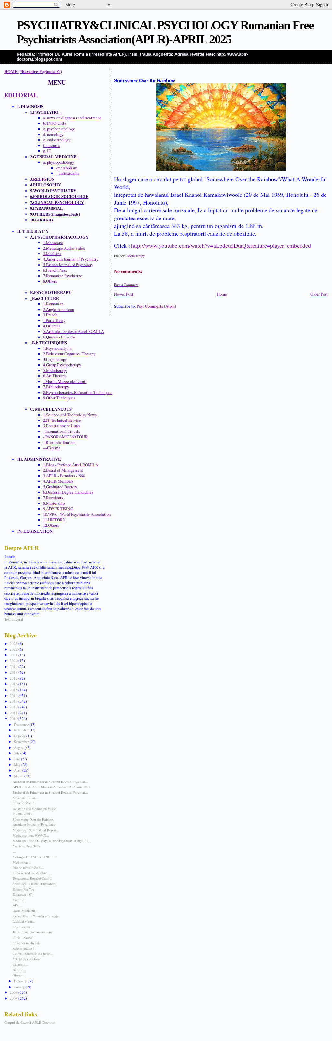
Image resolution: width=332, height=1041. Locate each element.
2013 (14, 701)
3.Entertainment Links (61, 426)
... (14, 851)
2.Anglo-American (58, 309)
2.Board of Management (63, 470)
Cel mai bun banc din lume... (33, 954)
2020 (14, 660)
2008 (14, 998)
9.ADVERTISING (58, 509)
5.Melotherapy (55, 370)
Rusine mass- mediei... (28, 867)
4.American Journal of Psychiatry (70, 259)
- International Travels (61, 431)
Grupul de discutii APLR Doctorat (29, 1022)
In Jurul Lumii (22, 813)
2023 (14, 643)
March (19, 776)
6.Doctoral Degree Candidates (68, 492)
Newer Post (123, 294)
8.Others (50, 281)
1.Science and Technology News (70, 415)
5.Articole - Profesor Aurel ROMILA (73, 331)
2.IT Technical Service (62, 420)
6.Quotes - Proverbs (59, 337)
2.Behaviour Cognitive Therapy (69, 354)
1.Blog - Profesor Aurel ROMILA (70, 464)
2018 (14, 672)
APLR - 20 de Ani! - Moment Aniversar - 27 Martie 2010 (51, 787)
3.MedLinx (52, 253)
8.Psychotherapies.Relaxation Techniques (77, 392)
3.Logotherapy (55, 359)
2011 (14, 712)
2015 (14, 689)
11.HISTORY (54, 520)
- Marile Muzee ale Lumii (65, 381)
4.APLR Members (58, 481)
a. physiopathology (58, 162)
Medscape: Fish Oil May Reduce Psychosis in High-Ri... (51, 840)
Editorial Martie (23, 803)
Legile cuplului (23, 927)
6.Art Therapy (54, 376)
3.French (50, 315)
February (21, 980)
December (22, 724)
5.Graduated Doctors (60, 487)
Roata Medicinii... (25, 910)
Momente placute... (26, 798)
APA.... (18, 905)
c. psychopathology (59, 129)
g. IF (47, 151)
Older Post (319, 294)
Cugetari (18, 900)
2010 (14, 718)
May (17, 764)
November (22, 730)
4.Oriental (51, 326)
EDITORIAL (21, 95)
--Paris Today (54, 320)
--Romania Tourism (59, 442)
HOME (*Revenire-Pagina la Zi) (33, 71)
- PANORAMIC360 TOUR (65, 437)
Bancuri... (19, 970)
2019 (14, 666)
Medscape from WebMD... (31, 835)
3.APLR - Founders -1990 (64, 476)
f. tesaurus (51, 145)
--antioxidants (67, 173)
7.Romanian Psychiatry (62, 275)
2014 (14, 695)
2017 (14, 678)
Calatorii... (20, 964)
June (17, 758)
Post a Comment (126, 284)
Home (222, 294)
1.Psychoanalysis (57, 348)
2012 (14, 706)
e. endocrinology (56, 140)
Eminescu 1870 (23, 894)
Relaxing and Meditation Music (34, 808)
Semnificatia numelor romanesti (34, 883)
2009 (14, 992)
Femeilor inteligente (27, 943)
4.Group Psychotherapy (62, 365)
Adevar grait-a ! (23, 948)
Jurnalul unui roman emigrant (33, 932)
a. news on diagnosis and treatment (72, 118)
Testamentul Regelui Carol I (32, 878)
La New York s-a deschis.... (31, 873)
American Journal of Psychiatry (34, 824)
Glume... (19, 975)
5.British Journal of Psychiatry (68, 264)
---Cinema (51, 448)
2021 (14, 654)
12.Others (51, 525)
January (20, 986)
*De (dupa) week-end (27, 959)
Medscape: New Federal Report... (36, 830)
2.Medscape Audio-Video (64, 248)
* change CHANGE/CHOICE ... (34, 857)
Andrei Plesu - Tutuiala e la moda (36, 916)
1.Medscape (53, 242)
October (20, 735)
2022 (14, 649)
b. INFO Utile (54, 123)
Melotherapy (136, 256)
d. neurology (53, 134)
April (18, 770)
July (17, 753)
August (19, 747)
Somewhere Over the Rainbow (144, 80)
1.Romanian (53, 304)
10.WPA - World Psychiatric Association (77, 514)
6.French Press (55, 270)
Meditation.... (22, 862)
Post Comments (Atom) (156, 306)
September (22, 741)
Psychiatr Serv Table (27, 846)
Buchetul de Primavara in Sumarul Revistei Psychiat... (50, 781)
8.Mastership (54, 503)
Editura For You (23, 889)
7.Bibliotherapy (56, 387)
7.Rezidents (53, 498)
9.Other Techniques (59, 398)
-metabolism (66, 168)
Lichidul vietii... (24, 921)
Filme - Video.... (24, 937)
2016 (14, 683)
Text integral (13, 618)
